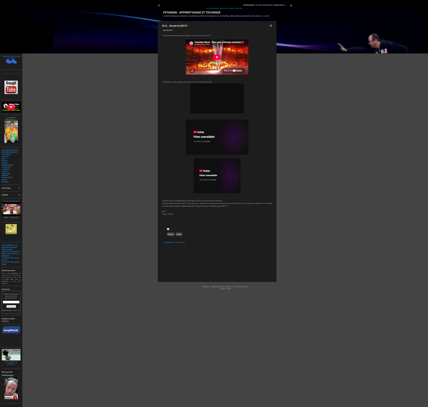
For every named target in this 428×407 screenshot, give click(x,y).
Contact (5, 171)
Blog (3, 158)
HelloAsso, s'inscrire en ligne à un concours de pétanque (11, 254)
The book (5, 156)
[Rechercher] (291, 6)
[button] (270, 26)
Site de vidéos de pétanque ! (11, 363)
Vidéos (4, 161)
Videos (179, 234)
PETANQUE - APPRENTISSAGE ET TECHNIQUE (191, 12)
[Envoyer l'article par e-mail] (168, 230)
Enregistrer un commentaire (175, 242)
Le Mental (6, 169)
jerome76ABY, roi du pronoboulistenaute (9, 246)
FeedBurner (16, 310)
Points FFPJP (7, 178)
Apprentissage (7, 165)
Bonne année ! (7, 249)
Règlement (6, 173)
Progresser (6, 167)
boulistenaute (5, 275)
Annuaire (5, 182)
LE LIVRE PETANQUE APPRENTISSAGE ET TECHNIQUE (10, 152)
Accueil (4, 163)
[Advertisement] (285, 54)
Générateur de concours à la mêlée (11, 57)
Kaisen (4, 180)
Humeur (171, 234)
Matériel (5, 175)
